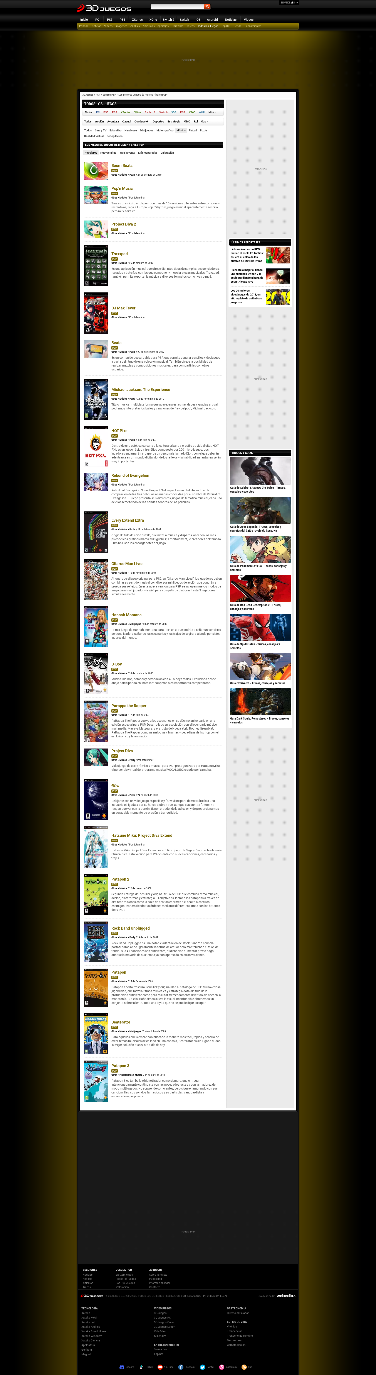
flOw (115, 786)
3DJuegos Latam (164, 1326)
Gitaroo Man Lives (127, 563)
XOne (153, 19)
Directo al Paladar (238, 1313)
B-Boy (116, 664)
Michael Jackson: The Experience (140, 389)
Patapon (118, 972)
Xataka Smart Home (93, 1331)
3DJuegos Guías (164, 1322)
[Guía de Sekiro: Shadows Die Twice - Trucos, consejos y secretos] (260, 471)
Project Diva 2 (123, 224)
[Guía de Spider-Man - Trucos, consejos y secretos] (260, 627)
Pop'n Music (122, 188)
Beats (116, 342)
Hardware (177, 26)
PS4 (122, 19)
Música (181, 130)
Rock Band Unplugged (130, 928)
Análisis (135, 26)
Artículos (88, 1283)
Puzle (203, 130)
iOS (198, 19)
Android (212, 19)
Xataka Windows (91, 1336)
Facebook (190, 1367)
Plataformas (126, 1074)
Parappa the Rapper (128, 705)
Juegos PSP (109, 94)
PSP (98, 94)
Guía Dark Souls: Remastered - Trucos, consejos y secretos (259, 720)
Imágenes (121, 26)
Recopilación (115, 136)
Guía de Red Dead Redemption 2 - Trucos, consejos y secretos (255, 607)
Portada (84, 26)
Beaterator (120, 1022)
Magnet (86, 1354)
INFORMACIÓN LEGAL (215, 1296)
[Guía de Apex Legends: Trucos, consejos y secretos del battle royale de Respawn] (260, 510)
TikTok (149, 1367)
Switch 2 (168, 19)
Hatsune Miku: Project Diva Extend (141, 835)
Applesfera (88, 1345)
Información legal (159, 1283)
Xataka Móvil (89, 1317)
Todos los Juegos (208, 26)
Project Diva (122, 751)
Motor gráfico (164, 130)
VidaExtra (160, 1331)
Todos (88, 130)
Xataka (85, 1313)
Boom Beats (122, 165)
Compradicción (236, 1344)
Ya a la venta (127, 152)
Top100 (225, 26)
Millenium (160, 1336)
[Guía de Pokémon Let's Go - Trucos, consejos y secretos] (260, 549)
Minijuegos (146, 130)
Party (132, 398)
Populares (91, 152)
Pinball (193, 130)
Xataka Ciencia (90, 1340)
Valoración (167, 152)
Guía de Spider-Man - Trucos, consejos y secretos (255, 646)
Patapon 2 (120, 879)
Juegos (91, 1296)
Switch (184, 19)
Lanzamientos (253, 26)
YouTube (168, 1367)
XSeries (137, 19)
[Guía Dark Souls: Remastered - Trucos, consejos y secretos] (260, 701)
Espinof (158, 1354)
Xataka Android (90, 1326)
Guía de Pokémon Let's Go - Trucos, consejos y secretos (258, 568)
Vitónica (232, 1326)
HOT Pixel (120, 430)
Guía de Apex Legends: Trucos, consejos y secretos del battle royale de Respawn (255, 528)
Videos (248, 19)
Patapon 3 (120, 1065)
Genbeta (86, 1349)
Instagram (231, 1367)
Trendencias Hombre (240, 1335)
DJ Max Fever (123, 308)
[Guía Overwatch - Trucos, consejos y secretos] (260, 666)
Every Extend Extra (127, 520)
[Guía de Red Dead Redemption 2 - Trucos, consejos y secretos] (260, 588)
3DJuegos (87, 94)
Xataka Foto (88, 1322)
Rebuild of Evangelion (130, 475)
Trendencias (234, 1331)
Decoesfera (234, 1340)
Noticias (231, 19)
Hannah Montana (126, 615)
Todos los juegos (126, 1278)
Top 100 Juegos (125, 1283)
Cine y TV (100, 130)
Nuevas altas (108, 152)
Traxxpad (119, 253)
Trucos (190, 26)
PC (97, 19)
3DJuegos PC (162, 1317)
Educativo (115, 130)
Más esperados (148, 152)
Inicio (84, 19)
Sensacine (160, 1349)
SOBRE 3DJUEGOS (191, 1296)
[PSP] (237, 26)
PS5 (109, 19)
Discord (130, 1367)
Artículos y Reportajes (156, 26)
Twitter (210, 1367)
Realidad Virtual (94, 136)
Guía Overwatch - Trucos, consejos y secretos (257, 683)
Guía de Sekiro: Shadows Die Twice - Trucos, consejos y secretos (257, 489)
